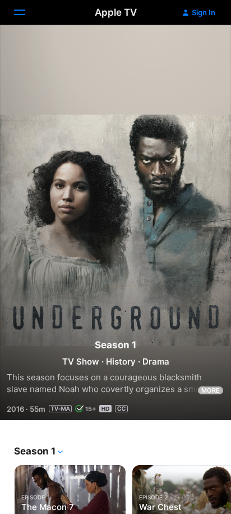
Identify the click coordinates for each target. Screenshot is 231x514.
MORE (210, 390)
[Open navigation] (26, 12)
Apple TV (116, 12)
